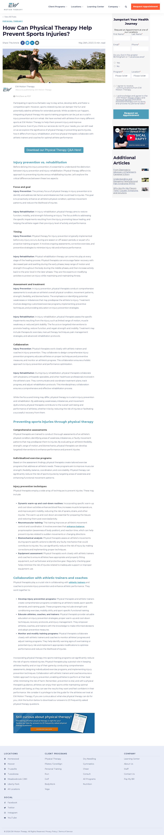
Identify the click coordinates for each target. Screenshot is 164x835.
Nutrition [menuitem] (87, 784)
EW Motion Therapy (25, 86)
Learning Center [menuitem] (132, 759)
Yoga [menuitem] (47, 789)
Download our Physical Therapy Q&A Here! (54, 150)
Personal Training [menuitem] (53, 769)
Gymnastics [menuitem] (88, 764)
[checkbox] (131, 64)
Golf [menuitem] (47, 779)
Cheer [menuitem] (86, 769)
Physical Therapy (13, 21)
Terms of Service (124, 100)
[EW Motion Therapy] (7, 89)
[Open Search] (126, 7)
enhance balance (75, 526)
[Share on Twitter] (27, 43)
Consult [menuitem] (87, 774)
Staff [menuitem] (126, 769)
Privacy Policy (134, 98)
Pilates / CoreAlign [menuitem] (53, 764)
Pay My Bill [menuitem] (129, 779)
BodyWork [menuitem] (50, 784)
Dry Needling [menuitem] (89, 759)
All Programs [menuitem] (89, 779)
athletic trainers (77, 582)
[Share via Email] (37, 43)
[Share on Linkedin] (32, 43)
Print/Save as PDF (23, 96)
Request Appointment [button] (145, 6)
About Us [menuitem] (128, 764)
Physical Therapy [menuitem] (53, 759)
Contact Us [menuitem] (129, 774)
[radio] (131, 62)
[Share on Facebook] (23, 43)
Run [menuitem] (47, 774)
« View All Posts (9, 17)
